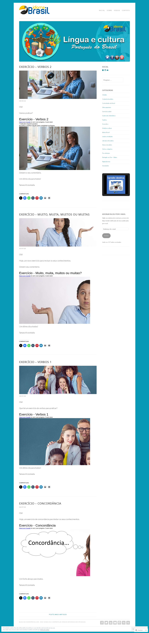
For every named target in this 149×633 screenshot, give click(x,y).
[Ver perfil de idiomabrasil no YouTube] (107, 70)
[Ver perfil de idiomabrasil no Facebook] (103, 70)
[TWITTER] (106, 623)
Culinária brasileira (107, 99)
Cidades (104, 95)
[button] (111, 188)
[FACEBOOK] (102, 623)
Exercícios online (106, 111)
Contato (126, 10)
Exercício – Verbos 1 (35, 362)
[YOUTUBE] (115, 623)
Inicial (102, 10)
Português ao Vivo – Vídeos (109, 157)
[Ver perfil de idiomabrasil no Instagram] (105, 70)
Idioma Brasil (106, 132)
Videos (117, 10)
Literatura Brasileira (108, 141)
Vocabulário (105, 166)
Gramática (105, 124)
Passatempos (106, 153)
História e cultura (107, 128)
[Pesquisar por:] (112, 80)
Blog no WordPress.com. (29, 622)
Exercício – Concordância (40, 503)
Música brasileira (107, 145)
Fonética (104, 120)
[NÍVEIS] (128, 623)
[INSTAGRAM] (119, 623)
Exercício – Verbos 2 (35, 67)
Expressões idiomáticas (109, 115)
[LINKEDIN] (110, 623)
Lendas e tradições (107, 136)
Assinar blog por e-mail (114, 214)
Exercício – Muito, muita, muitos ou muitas (54, 214)
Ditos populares (106, 107)
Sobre (109, 10)
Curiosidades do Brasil (108, 103)
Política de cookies (44, 629)
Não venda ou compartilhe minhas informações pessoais (62, 622)
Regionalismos (106, 161)
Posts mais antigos (58, 614)
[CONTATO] (123, 623)
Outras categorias (107, 149)
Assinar (106, 235)
